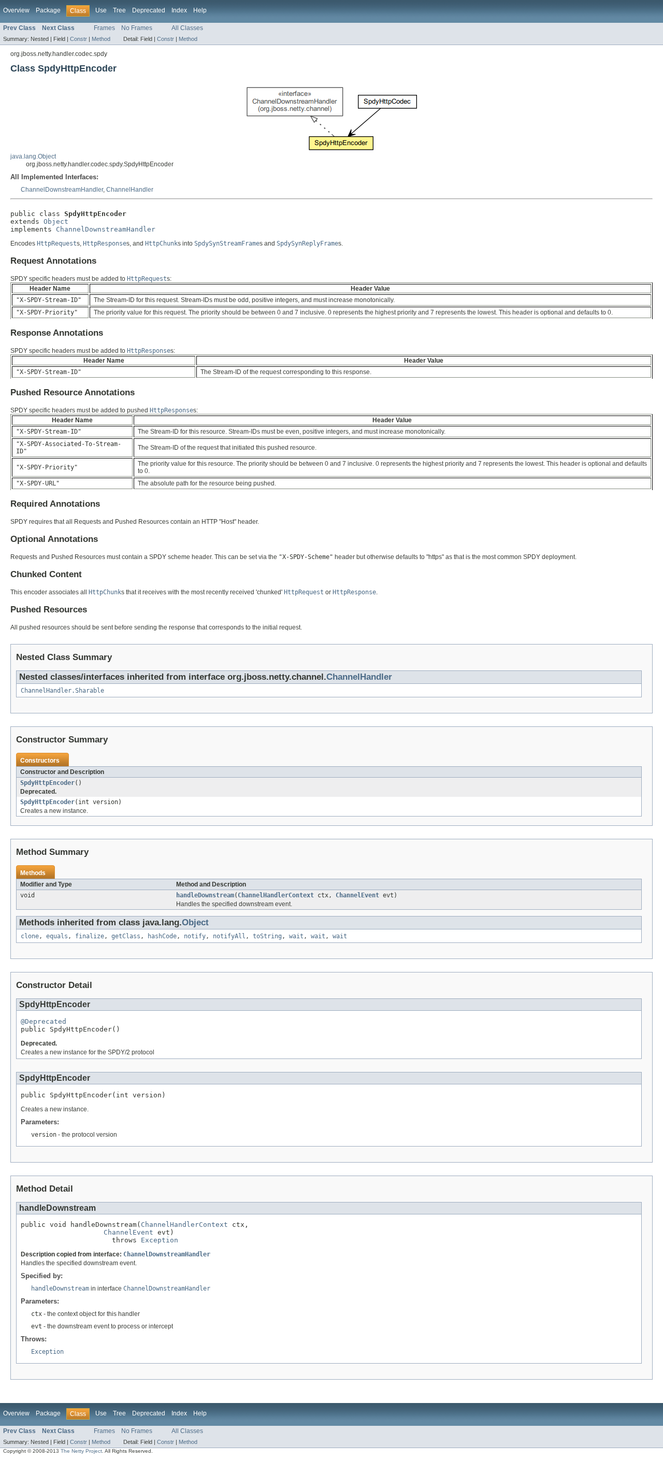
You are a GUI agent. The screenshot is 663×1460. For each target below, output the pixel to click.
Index (179, 10)
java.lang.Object (33, 156)
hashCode (162, 936)
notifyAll (229, 936)
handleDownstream (205, 895)
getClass (125, 936)
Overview (16, 10)
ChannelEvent (357, 895)
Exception (159, 1240)
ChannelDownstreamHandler (62, 189)
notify (195, 936)
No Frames (136, 28)
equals (57, 936)
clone (30, 936)
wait (296, 936)
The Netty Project (81, 1451)
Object (56, 221)
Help (200, 10)
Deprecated (148, 10)
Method (101, 39)
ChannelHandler (129, 189)
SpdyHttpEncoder (47, 782)
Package (48, 10)
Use (101, 10)
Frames (104, 28)
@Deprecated (43, 1021)
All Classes (187, 28)
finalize (89, 936)
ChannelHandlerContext (276, 895)
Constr (78, 39)
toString (267, 936)
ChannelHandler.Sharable (62, 690)
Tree (119, 10)
